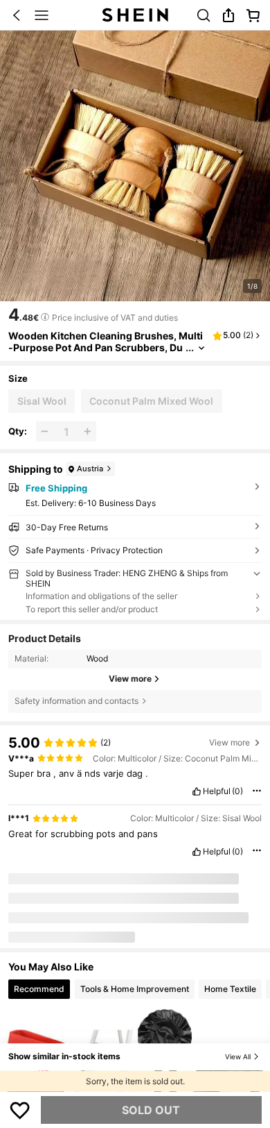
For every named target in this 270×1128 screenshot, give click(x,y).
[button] (16, 15)
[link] (203, 15)
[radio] (41, 400)
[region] (135, 737)
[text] (23, 315)
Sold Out (151, 1110)
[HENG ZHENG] (26, 896)
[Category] (41, 15)
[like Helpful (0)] (196, 791)
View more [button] (229, 742)
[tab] (39, 990)
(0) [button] (237, 791)
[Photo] (78, 896)
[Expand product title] (201, 348)
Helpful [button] (217, 791)
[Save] (20, 1110)
